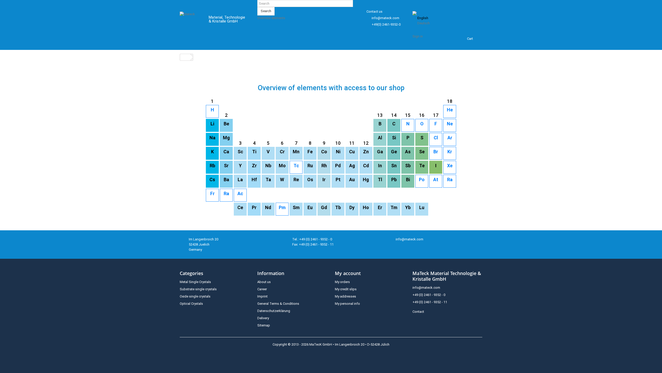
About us (264, 282)
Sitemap (263, 325)
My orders (342, 282)
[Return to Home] (185, 57)
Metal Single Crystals (195, 282)
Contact (418, 312)
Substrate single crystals (198, 289)
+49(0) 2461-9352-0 (386, 24)
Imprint (262, 296)
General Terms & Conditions (278, 304)
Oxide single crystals (195, 296)
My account (348, 273)
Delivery (263, 318)
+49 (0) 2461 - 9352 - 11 (429, 302)
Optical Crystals (191, 304)
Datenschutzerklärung (273, 311)
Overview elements (271, 18)
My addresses (345, 296)
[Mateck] (190, 20)
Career (262, 289)
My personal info (347, 304)
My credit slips (346, 289)
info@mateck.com (385, 18)
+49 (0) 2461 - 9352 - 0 (428, 295)
